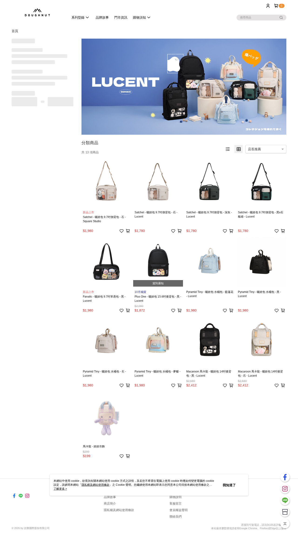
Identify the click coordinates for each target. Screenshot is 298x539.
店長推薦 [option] (254, 149)
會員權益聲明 (178, 510)
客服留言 (175, 503)
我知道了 (229, 485)
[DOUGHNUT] (37, 12)
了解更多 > (60, 488)
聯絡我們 (175, 516)
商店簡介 (110, 503)
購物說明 (175, 497)
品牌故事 (110, 497)
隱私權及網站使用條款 (119, 510)
